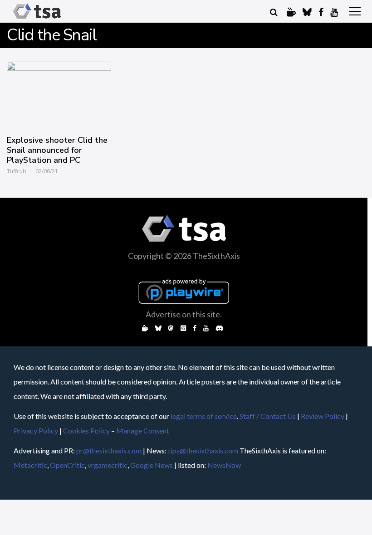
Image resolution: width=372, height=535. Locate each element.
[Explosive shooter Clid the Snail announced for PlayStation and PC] (59, 94)
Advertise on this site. (184, 314)
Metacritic (30, 465)
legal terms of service (204, 416)
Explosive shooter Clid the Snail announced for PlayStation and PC (57, 150)
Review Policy (322, 416)
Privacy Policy (36, 430)
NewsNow (224, 465)
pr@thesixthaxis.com (109, 450)
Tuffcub (16, 171)
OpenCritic (67, 465)
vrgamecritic (107, 465)
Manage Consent (142, 430)
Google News (151, 465)
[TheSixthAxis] (37, 18)
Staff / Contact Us (268, 416)
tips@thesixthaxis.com (203, 450)
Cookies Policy (86, 430)
